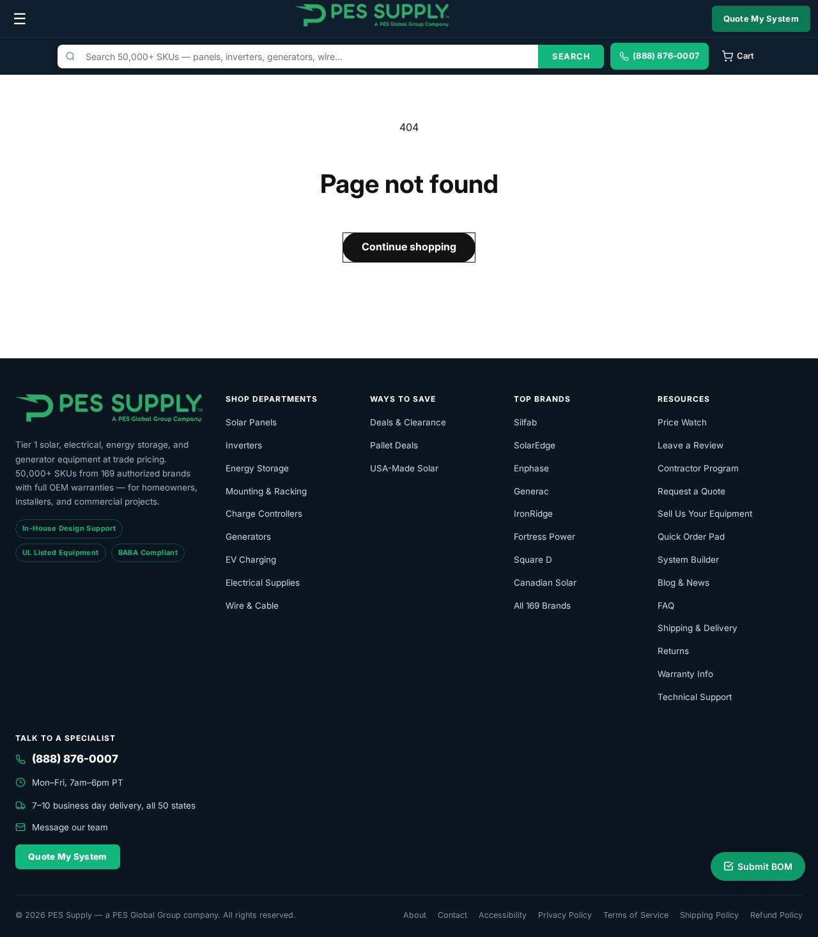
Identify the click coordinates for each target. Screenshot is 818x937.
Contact (452, 915)
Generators (248, 536)
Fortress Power (544, 536)
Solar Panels (251, 422)
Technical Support (695, 697)
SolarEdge (534, 445)
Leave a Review (690, 445)
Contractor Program (698, 468)
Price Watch (682, 422)
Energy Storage (257, 468)
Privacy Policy (565, 915)
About (414, 915)
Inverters (244, 445)
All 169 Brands (542, 605)
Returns (673, 651)
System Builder (688, 559)
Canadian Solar (545, 582)
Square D (533, 559)
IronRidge (533, 513)
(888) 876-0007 (75, 758)
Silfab (525, 422)
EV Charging (251, 559)
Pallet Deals (394, 445)
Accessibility (503, 915)
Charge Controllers (264, 513)
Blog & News (683, 582)
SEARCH (571, 56)
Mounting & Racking (266, 491)
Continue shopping (409, 246)
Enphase (531, 468)
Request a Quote (691, 491)
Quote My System (761, 18)
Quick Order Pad (691, 536)
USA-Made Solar (404, 468)
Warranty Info (685, 674)
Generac (531, 491)
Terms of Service (635, 915)
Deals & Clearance (408, 422)
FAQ (666, 605)
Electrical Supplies (263, 582)
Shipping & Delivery (697, 628)
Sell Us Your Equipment (705, 513)
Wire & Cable (252, 605)
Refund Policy (776, 915)
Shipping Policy (709, 915)
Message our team (70, 827)
